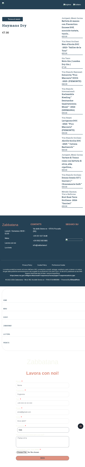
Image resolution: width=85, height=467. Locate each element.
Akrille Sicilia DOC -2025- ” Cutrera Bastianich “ (71, 143)
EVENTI (5, 317)
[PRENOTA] (5, 339)
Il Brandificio (75, 280)
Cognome (20, 390)
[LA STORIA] (5, 330)
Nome (18, 381)
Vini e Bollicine (69, 194)
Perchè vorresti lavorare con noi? (30, 435)
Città (18, 417)
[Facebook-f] (68, 229)
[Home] (5, 297)
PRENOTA (6, 343)
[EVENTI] (5, 313)
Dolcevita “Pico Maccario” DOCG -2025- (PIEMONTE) (71, 78)
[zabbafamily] (5, 322)
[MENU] (5, 305)
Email (18, 408)
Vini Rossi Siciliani (70, 41)
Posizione (20, 426)
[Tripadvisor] (68, 235)
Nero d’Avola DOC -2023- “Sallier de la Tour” (71, 47)
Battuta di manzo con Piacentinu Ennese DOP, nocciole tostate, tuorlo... (70, 27)
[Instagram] (76, 229)
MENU (5, 309)
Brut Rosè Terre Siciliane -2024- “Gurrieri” (70, 200)
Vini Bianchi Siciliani (71, 138)
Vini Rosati (67, 118)
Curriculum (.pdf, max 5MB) (28, 450)
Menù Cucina (77, 18)
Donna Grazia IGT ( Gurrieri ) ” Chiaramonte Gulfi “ (72, 180)
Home (5, 300)
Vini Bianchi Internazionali (68, 90)
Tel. (18, 399)
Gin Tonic (66, 58)
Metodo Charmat (69, 192)
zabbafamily (7, 326)
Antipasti (66, 18)
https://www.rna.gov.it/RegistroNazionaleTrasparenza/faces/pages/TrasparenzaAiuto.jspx (42, 275)
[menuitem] (67, 4)
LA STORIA (6, 334)
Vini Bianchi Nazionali (72, 72)
